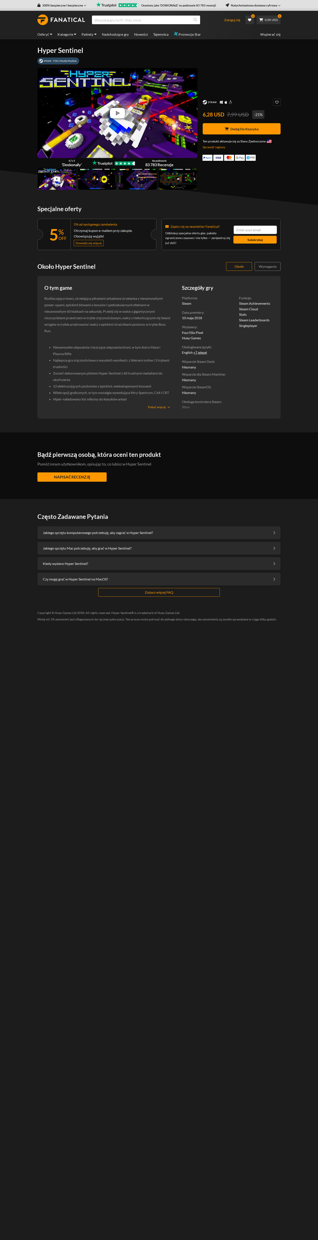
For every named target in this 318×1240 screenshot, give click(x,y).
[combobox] (158, 20)
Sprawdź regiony (214, 147)
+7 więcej (200, 352)
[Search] (195, 20)
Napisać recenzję (72, 477)
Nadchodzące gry (115, 34)
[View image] (56, 179)
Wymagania (267, 266)
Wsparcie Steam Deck (198, 361)
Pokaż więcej (157, 407)
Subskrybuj (255, 240)
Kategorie (65, 34)
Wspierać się (270, 34)
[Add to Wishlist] (277, 102)
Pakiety (87, 34)
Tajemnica (161, 34)
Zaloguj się (232, 20)
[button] (61, 5)
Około (239, 266)
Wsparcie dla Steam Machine (203, 374)
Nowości (141, 34)
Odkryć (43, 34)
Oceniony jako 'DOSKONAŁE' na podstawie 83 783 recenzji (178, 5)
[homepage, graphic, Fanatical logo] (61, 19)
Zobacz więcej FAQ (159, 592)
